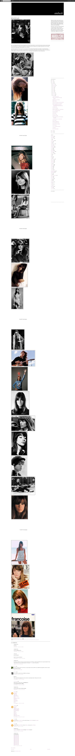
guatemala (52, 160)
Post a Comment (13, 747)
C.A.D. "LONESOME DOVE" (56, 110)
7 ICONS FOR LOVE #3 (55, 96)
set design (52, 178)
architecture (52, 138)
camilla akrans (53, 143)
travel (51, 185)
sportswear (52, 181)
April (53, 91)
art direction (52, 140)
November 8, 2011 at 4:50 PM (19, 679)
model (51, 166)
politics (52, 173)
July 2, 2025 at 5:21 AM (18, 745)
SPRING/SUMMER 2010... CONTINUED (57, 109)
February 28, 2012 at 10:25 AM (19, 689)
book (51, 142)
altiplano (52, 137)
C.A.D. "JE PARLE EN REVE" (56, 126)
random (52, 176)
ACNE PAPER (54, 113)
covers (52, 148)
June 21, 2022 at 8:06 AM (18, 721)
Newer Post (12, 749)
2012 (52, 80)
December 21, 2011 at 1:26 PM (19, 684)
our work (52, 169)
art (51, 139)
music (51, 168)
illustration (52, 161)
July (53, 87)
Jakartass (15, 671)
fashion (52, 152)
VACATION (54, 127)
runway (52, 177)
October (54, 84)
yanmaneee (15, 705)
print (51, 174)
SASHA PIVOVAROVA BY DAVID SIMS (58, 102)
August (54, 86)
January (54, 95)
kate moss (52, 162)
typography (52, 186)
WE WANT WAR (54, 114)
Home (31, 749)
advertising (52, 136)
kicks (51, 163)
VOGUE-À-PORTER (55, 108)
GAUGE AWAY (54, 125)
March (54, 92)
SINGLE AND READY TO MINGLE (57, 103)
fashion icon (52, 153)
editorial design (53, 151)
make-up (52, 165)
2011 (52, 81)
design (52, 149)
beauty (52, 141)
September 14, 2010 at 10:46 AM (19, 658)
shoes (51, 180)
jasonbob (15, 691)
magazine (52, 164)
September (54, 85)
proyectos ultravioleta (53, 175)
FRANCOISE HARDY (15, 18)
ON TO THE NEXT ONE (55, 122)
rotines (14, 723)
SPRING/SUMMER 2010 (55, 121)
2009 (52, 130)
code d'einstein (15, 681)
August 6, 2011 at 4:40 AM (18, 674)
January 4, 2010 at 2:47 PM (18, 651)
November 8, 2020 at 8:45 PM (19, 703)
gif (51, 155)
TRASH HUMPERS (55, 111)
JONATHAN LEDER (55, 115)
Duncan (15, 666)
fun (51, 154)
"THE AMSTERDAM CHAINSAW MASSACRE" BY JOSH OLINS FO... (57, 105)
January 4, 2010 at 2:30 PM (18, 646)
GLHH (52, 156)
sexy (51, 179)
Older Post (48, 749)
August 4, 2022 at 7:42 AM (18, 726)
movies (52, 167)
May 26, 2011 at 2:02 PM (18, 669)
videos (52, 187)
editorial (52, 150)
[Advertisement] (57, 59)
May (53, 90)
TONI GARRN (54, 120)
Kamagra (31, 662)
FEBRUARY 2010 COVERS (56, 99)
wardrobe (52, 188)
